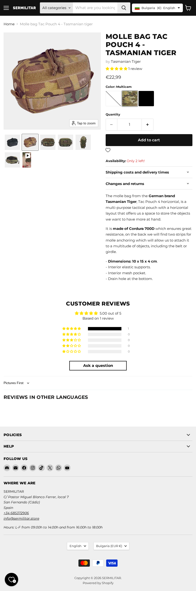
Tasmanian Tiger (126, 61)
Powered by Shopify (98, 583)
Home (9, 24)
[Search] (123, 7)
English (76, 546)
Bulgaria (109, 546)
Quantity (113, 114)
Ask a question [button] (98, 365)
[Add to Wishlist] (149, 150)
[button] (12, 142)
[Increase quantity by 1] (147, 125)
